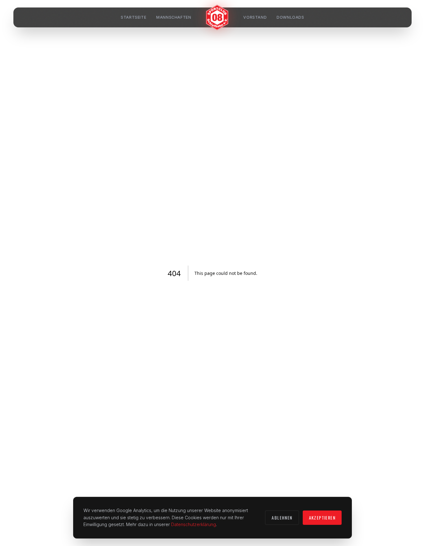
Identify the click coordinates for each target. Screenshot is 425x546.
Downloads (290, 17)
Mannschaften (173, 17)
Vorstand (255, 17)
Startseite (133, 17)
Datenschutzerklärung (193, 524)
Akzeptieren (322, 517)
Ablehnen (282, 517)
